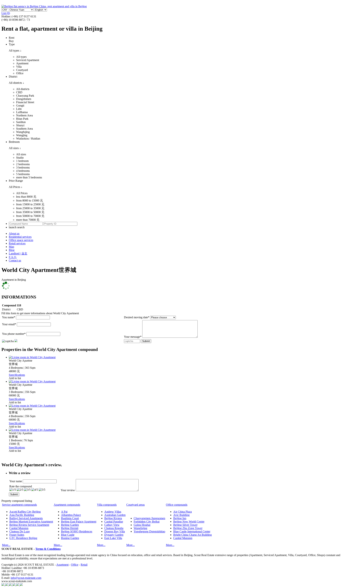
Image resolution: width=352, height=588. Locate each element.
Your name (15, 481)
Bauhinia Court (70, 518)
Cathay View (112, 524)
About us (14, 233)
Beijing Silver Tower (185, 524)
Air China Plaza (182, 511)
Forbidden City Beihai (147, 521)
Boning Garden (70, 538)
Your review (68, 490)
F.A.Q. (13, 257)
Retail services (17, 243)
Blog (11, 250)
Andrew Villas (112, 511)
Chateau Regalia (113, 528)
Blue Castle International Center (191, 531)
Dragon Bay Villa (114, 531)
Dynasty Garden (113, 534)
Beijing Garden (70, 524)
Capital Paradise (113, 521)
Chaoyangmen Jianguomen (149, 518)
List (5, 13)
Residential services (20, 236)
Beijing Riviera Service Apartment (29, 524)
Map (11, 246)
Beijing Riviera (113, 518)
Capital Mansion (18, 528)
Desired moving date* (136, 317)
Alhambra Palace (71, 514)
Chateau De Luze (19, 531)
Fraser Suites (16, 534)
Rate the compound (20, 486)
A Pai (64, 511)
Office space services (21, 240)
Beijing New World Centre (188, 521)
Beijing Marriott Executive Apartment (31, 521)
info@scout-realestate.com (26, 577)
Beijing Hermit (69, 528)
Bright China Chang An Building (192, 534)
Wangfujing (140, 528)
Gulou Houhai (142, 524)
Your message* (133, 336)
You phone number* (14, 333)
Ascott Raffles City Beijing (25, 511)
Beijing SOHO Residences (76, 531)
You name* (8, 317)
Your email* (9, 324)
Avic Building (181, 514)
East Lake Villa (113, 538)
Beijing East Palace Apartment (78, 521)
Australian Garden (115, 514)
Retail (84, 564)
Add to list (15, 378)
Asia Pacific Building (21, 514)
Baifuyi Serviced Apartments (26, 518)
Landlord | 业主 (18, 253)
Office (74, 564)
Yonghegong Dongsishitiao (149, 531)
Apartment (62, 564)
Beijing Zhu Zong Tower (187, 528)
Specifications (17, 374)
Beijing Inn (179, 518)
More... (6, 545)
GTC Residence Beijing (23, 538)
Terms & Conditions (48, 548)
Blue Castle (67, 534)
